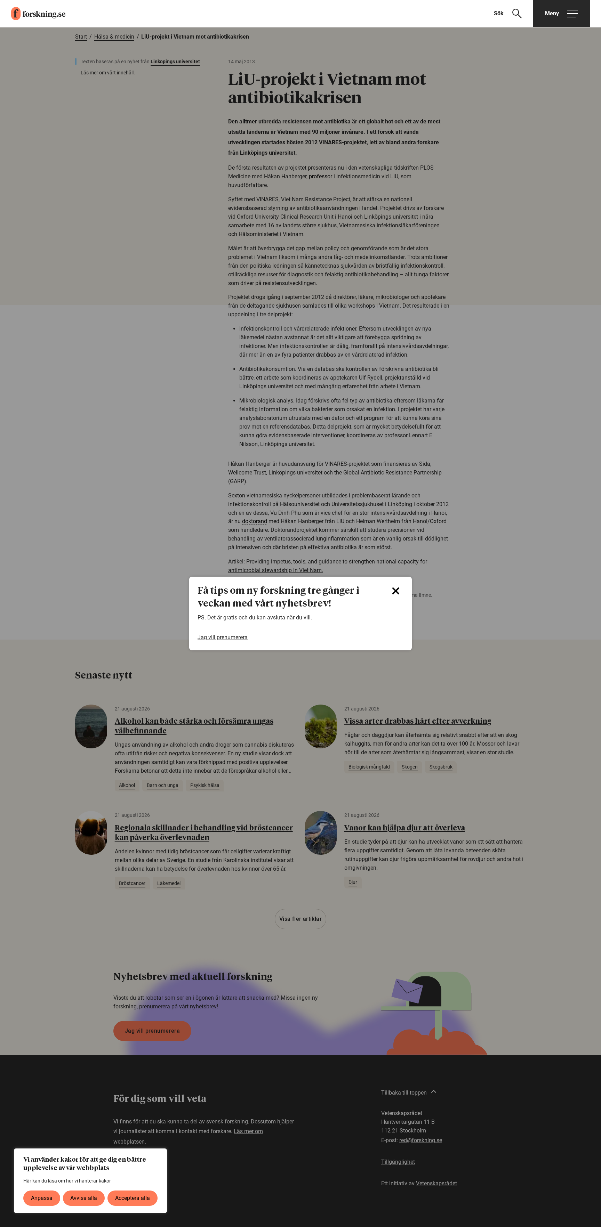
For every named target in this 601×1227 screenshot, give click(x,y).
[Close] (395, 591)
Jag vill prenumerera (223, 637)
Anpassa (42, 1198)
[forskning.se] (32, 13)
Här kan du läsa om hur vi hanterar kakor (67, 1181)
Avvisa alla (83, 1198)
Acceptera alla (132, 1198)
